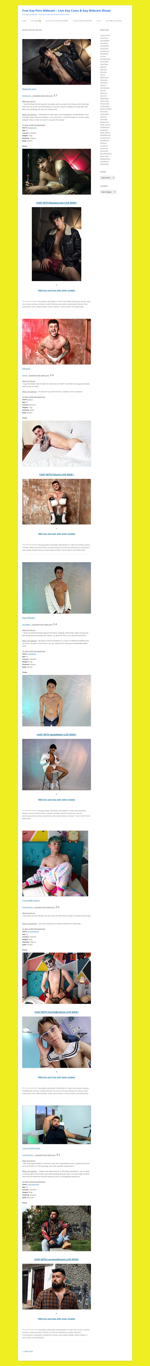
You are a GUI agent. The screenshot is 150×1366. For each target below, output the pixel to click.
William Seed (104, 77)
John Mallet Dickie (78, 307)
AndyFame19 (104, 114)
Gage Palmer (104, 64)
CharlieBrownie (31, 900)
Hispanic (71, 1332)
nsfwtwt (38, 307)
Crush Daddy (104, 62)
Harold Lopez (104, 51)
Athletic (69, 301)
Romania (41, 550)
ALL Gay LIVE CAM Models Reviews (57, 21)
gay (60, 304)
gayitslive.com (72, 304)
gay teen (65, 1091)
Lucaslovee (104, 146)
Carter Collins (104, 101)
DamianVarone (105, 138)
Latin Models (51, 301)
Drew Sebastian (105, 59)
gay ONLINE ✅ (36, 21)
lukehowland (104, 164)
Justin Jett (103, 67)
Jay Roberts (104, 83)
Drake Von (103, 93)
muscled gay (47, 1335)
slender (50, 1093)
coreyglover (104, 130)
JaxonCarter (104, 148)
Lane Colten (104, 43)
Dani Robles (104, 54)
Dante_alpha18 (105, 132)
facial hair (58, 547)
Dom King (103, 96)
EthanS (26, 368)
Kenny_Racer (104, 156)
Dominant (55, 304)
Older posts (27, 1351)
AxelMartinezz (104, 127)
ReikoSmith (104, 111)
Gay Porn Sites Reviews (114, 21)
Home (24, 21)
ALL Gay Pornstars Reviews (82, 21)
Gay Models (42, 301)
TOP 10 (99, 21)
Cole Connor (104, 38)
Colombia (42, 304)
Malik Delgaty (104, 98)
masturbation (26, 307)
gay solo (64, 304)
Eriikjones (103, 143)
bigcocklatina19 (105, 135)
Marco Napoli (104, 104)
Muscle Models (61, 1330)
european (51, 547)
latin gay (80, 304)
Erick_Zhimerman (106, 153)
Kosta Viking (104, 48)
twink (55, 1093)
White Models (62, 545)
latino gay (77, 1332)
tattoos (50, 307)
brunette (37, 813)
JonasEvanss (104, 151)
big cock (83, 301)
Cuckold (48, 304)
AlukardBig (103, 119)
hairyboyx (103, 117)
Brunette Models (43, 545)
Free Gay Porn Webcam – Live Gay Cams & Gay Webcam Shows (66, 10)
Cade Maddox (104, 88)
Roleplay (44, 307)
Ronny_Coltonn (105, 125)
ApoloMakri (28, 617)
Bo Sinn (102, 75)
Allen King (103, 72)
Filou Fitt (103, 90)
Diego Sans (103, 80)
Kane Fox (103, 85)
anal (64, 301)
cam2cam (35, 304)
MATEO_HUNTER (105, 109)
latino (86, 304)
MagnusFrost (104, 122)
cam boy (28, 304)
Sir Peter (103, 56)
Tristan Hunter (105, 35)
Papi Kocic (103, 69)
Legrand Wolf (104, 46)
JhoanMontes (104, 140)
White (58, 550)
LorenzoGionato (31, 1148)
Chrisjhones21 (104, 106)
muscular (55, 1335)
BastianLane (29, 89)
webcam (56, 307)
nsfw (33, 307)
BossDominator (105, 159)
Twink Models (60, 1088)
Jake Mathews (104, 40)
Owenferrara (104, 161)
